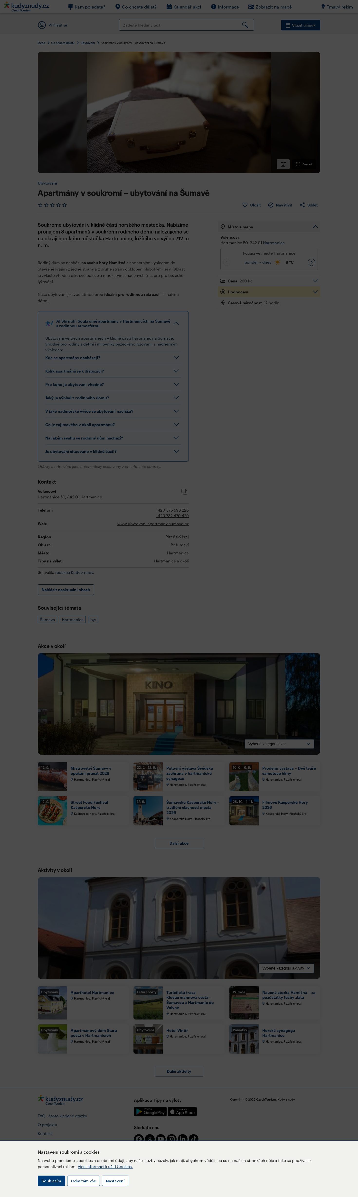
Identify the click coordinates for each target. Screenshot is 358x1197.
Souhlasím (51, 1180)
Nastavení (115, 1180)
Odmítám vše (83, 1180)
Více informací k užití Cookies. (105, 1166)
